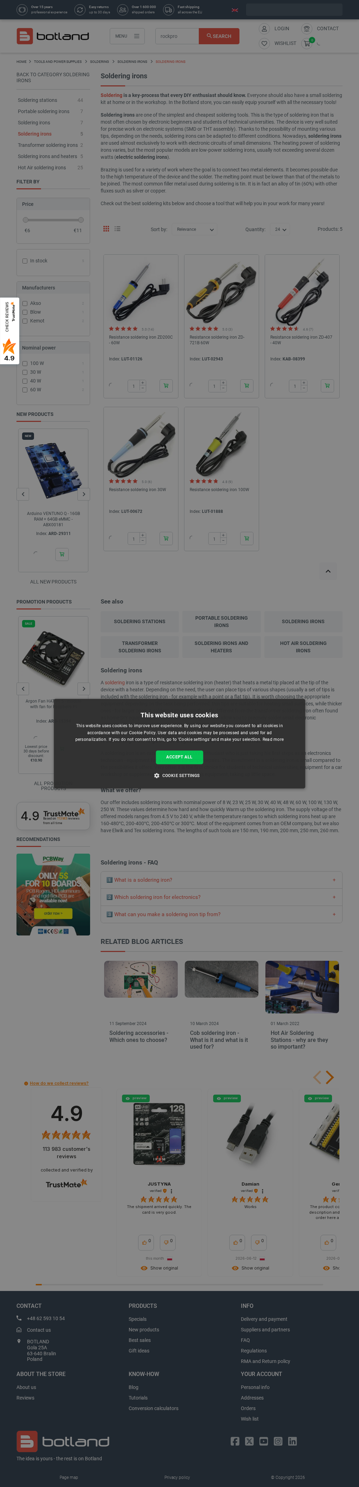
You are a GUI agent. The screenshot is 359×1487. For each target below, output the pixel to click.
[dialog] (179, 743)
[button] (179, 775)
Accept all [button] (179, 757)
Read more (273, 739)
